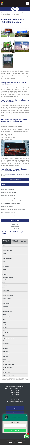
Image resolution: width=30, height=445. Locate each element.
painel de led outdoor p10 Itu (7, 189)
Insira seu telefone (15, 422)
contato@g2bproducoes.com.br (15, 401)
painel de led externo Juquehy (8, 195)
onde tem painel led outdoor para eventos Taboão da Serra (14, 198)
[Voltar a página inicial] (2, 3)
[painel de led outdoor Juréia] (8, 47)
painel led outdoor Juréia (7, 206)
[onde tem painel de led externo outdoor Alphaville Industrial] (22, 32)
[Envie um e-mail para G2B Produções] (17, 9)
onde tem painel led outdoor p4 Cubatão (10, 215)
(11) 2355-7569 (15, 228)
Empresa (15, 412)
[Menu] (27, 3)
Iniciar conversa (15, 430)
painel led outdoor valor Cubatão (8, 192)
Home (15, 408)
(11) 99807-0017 (15, 226)
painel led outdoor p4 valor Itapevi (9, 212)
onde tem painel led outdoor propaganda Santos (12, 200)
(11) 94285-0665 (10, 174)
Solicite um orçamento (15, 179)
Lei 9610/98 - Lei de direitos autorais (20, 381)
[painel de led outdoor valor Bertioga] (8, 61)
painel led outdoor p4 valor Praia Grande (10, 203)
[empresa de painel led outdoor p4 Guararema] (8, 32)
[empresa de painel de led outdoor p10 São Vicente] (22, 47)
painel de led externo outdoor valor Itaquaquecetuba (13, 209)
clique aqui (17, 174)
